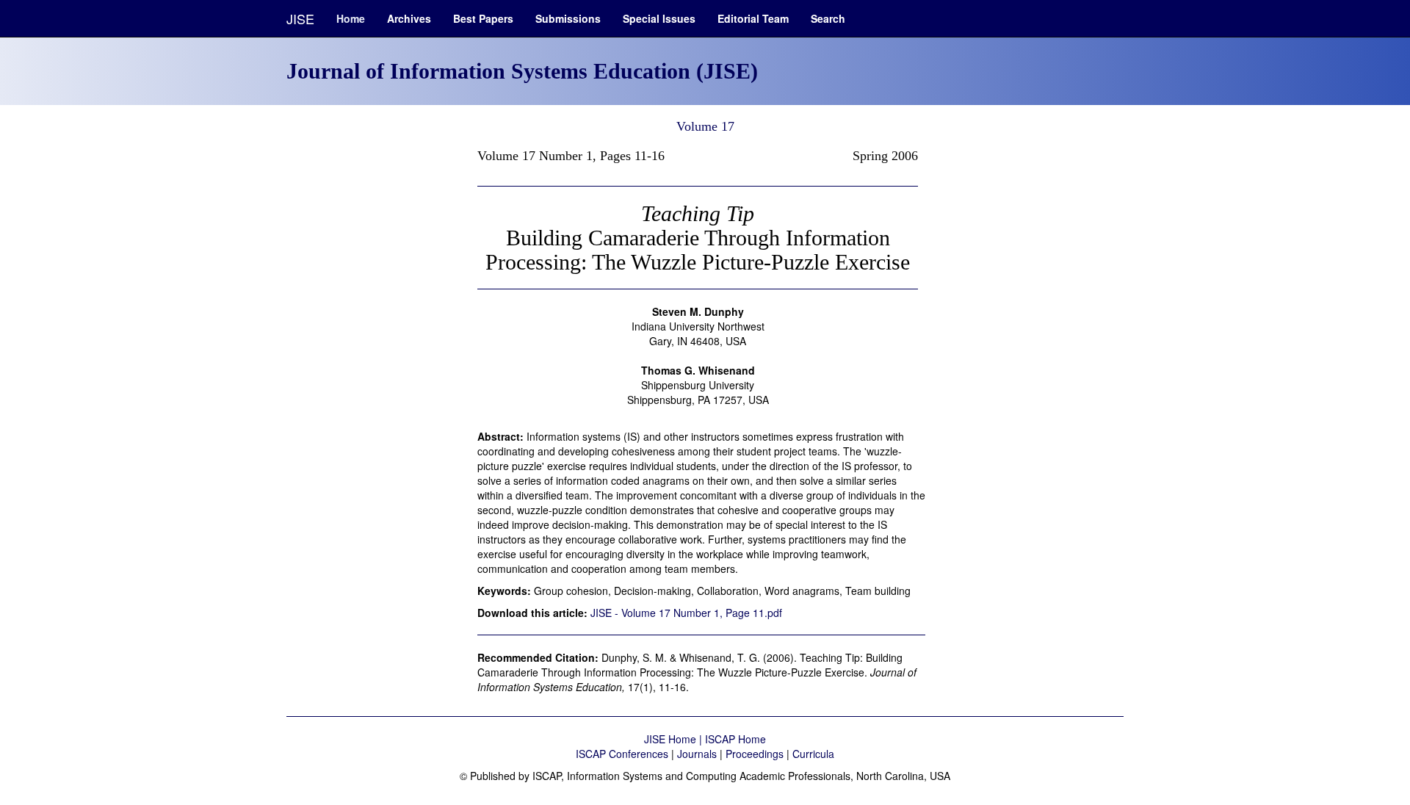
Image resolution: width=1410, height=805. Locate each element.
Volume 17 (705, 126)
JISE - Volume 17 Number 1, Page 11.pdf (686, 612)
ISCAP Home (735, 739)
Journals (697, 753)
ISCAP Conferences (622, 753)
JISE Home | (674, 739)
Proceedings (755, 753)
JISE (300, 18)
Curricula (813, 753)
